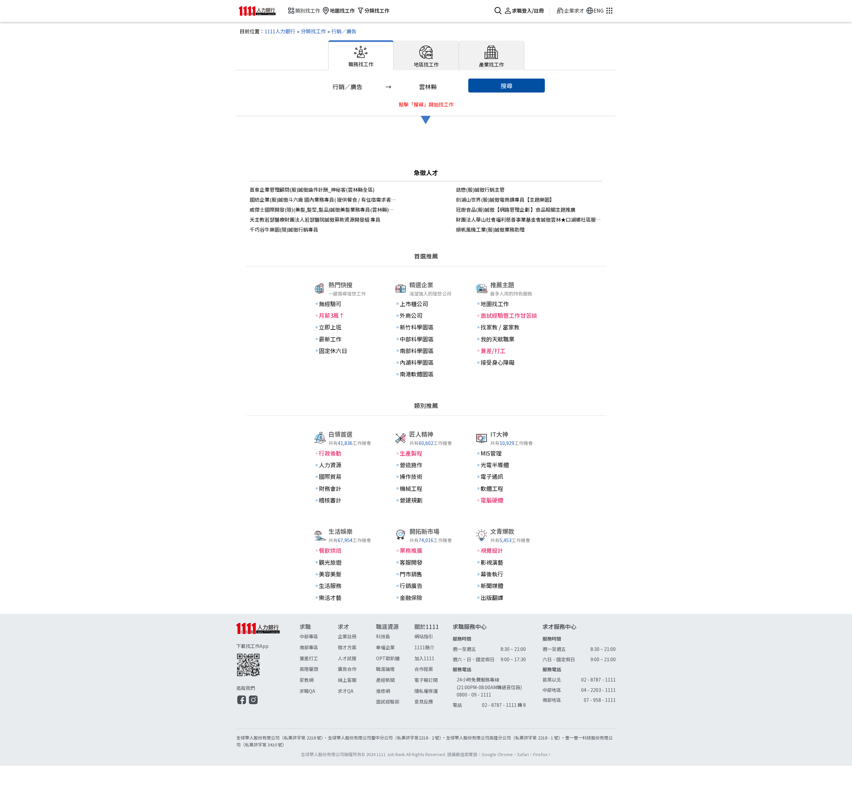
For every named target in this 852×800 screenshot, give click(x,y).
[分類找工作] (372, 11)
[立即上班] (345, 327)
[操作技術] (426, 476)
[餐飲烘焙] (345, 550)
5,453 (506, 540)
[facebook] (241, 703)
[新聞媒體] (506, 585)
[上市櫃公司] (426, 304)
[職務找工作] (361, 55)
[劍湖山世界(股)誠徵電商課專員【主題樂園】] (529, 200)
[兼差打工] (319, 658)
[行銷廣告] (426, 585)
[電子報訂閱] (433, 680)
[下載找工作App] (268, 659)
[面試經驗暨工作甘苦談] (506, 315)
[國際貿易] (345, 476)
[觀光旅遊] (345, 562)
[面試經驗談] (395, 701)
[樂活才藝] (345, 597)
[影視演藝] (506, 562)
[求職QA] (319, 691)
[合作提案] (433, 669)
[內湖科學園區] (426, 362)
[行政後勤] (345, 453)
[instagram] (253, 703)
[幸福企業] (395, 647)
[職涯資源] (395, 664)
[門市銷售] (426, 574)
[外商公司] (426, 315)
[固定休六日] (345, 350)
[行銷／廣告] (341, 31)
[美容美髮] (345, 574)
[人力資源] (345, 465)
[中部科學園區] (426, 339)
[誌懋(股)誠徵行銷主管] (529, 190)
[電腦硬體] (506, 500)
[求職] (319, 664)
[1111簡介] (433, 647)
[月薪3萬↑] (345, 315)
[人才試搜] (357, 658)
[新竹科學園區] (426, 327)
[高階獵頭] (319, 669)
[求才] (357, 664)
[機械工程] (426, 488)
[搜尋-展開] (497, 11)
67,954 (345, 540)
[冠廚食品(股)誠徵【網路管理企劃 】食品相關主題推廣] (529, 210)
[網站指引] (433, 636)
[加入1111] (433, 658)
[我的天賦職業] (506, 339)
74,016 (426, 540)
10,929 (507, 443)
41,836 (345, 443)
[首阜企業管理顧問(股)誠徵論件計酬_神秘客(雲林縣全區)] (323, 190)
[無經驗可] (345, 304)
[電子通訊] (506, 476)
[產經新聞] (395, 680)
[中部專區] (319, 636)
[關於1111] (433, 664)
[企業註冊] (357, 636)
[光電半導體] (506, 465)
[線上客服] (357, 680)
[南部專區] (319, 647)
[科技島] (395, 636)
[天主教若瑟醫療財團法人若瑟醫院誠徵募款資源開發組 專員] (323, 220)
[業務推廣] (426, 550)
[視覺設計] (506, 550)
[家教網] (319, 680)
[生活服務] (345, 585)
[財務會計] (345, 488)
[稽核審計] (345, 500)
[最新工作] (345, 339)
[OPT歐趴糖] (395, 658)
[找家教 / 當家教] (506, 327)
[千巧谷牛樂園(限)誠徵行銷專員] (323, 230)
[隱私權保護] (433, 691)
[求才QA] (357, 691)
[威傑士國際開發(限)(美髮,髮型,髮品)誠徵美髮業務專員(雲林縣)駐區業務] (323, 210)
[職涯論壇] (395, 669)
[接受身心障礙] (506, 362)
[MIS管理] (506, 453)
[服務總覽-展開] (608, 11)
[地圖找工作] (337, 11)
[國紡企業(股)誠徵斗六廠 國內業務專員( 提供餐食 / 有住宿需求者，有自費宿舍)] (323, 200)
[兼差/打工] (506, 350)
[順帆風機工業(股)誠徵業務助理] (529, 230)
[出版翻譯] (506, 597)
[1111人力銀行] (262, 11)
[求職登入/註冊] (523, 11)
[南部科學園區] (426, 350)
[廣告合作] (357, 669)
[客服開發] (426, 562)
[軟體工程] (506, 488)
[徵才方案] (357, 647)
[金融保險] (426, 597)
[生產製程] (426, 453)
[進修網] (395, 691)
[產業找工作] (491, 55)
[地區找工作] (426, 55)
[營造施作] (426, 465)
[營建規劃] (426, 500)
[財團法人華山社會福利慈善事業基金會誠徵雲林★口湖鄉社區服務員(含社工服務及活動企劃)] (529, 220)
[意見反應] (433, 701)
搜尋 (507, 85)
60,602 (426, 443)
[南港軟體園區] (426, 374)
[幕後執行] (506, 574)
